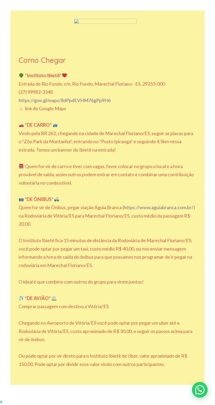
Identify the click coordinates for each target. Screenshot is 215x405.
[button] (200, 390)
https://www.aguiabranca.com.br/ (159, 207)
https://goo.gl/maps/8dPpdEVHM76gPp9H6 (65, 100)
